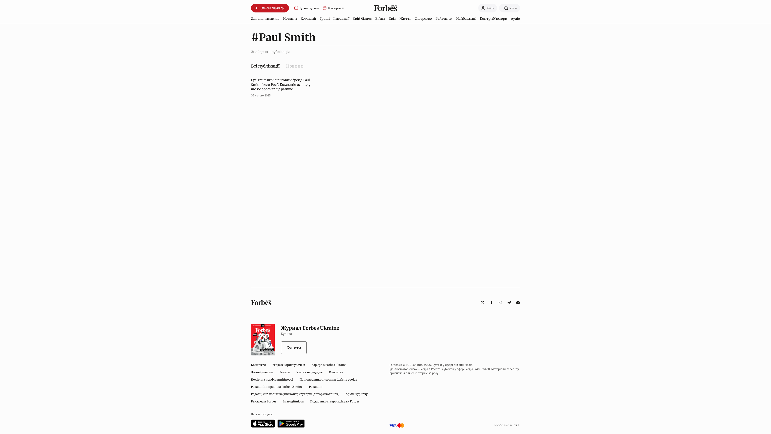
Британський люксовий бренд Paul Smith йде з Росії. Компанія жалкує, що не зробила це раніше (280, 84)
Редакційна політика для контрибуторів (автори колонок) (295, 394)
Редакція (315, 387)
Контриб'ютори (493, 18)
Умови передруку (310, 372)
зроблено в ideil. (507, 425)
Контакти (258, 365)
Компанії (308, 18)
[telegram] (509, 302)
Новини (290, 18)
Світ (392, 18)
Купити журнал (309, 8)
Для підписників (265, 18)
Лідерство (423, 18)
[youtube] (518, 302)
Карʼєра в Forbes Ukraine (328, 365)
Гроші (325, 18)
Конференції (336, 8)
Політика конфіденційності (272, 379)
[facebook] (491, 302)
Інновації (341, 18)
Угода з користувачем (288, 365)
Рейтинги (444, 18)
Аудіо (515, 18)
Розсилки (336, 372)
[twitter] (482, 302)
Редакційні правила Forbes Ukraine (277, 387)
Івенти (285, 372)
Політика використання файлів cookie (328, 379)
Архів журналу (357, 394)
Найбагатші (466, 18)
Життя (405, 18)
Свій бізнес (362, 18)
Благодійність (293, 401)
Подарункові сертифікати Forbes (335, 401)
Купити (294, 347)
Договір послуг (262, 372)
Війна (380, 18)
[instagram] (500, 302)
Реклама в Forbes (263, 401)
